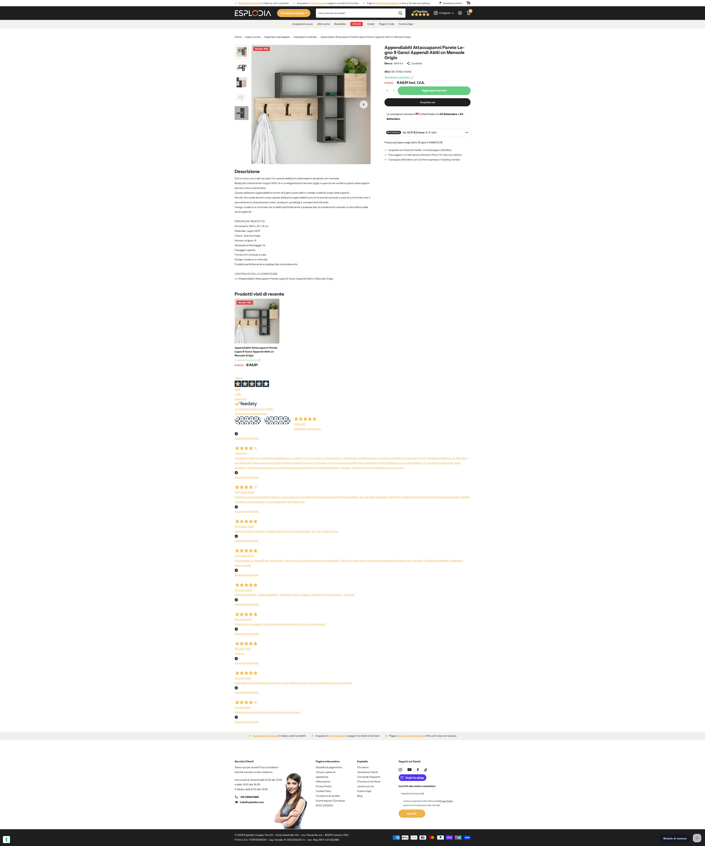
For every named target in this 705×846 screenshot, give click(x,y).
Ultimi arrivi (323, 24)
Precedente (248, 420)
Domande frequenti (368, 777)
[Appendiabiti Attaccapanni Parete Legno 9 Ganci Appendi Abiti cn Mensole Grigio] (257, 321)
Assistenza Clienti (367, 772)
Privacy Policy (323, 786)
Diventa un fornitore (368, 781)
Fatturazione (323, 781)
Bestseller (340, 24)
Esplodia (362, 761)
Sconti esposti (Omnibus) (330, 800)
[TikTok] (425, 769)
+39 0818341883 (249, 797)
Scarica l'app (406, 24)
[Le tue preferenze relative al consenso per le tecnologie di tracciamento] (6, 839)
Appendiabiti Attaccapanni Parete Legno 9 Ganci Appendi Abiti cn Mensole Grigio (256, 351)
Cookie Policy (323, 791)
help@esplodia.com (252, 802)
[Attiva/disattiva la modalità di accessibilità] (468, 3)
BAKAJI (398, 63)
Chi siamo (363, 767)
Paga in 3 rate (386, 24)
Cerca (400, 13)
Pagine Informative (328, 761)
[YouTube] (409, 769)
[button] (395, 88)
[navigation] (241, 52)
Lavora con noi (365, 786)
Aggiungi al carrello (434, 90)
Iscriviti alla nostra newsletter (417, 786)
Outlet (371, 24)
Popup (412, 77)
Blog (359, 796)
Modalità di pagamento (329, 767)
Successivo (277, 420)
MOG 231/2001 (324, 805)
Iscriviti (412, 813)
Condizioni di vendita (328, 796)
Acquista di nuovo (302, 24)
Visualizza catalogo (292, 13)
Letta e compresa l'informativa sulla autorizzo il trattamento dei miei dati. (428, 803)
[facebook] (418, 769)
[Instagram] (400, 769)
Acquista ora (427, 102)
